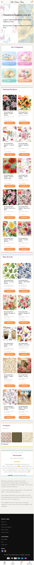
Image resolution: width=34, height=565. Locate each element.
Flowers (12, 116)
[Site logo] (17, 2)
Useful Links (5, 519)
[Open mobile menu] (2, 2)
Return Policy (4, 529)
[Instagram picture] (6, 437)
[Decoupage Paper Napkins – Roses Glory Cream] (24, 197)
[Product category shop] (9, 59)
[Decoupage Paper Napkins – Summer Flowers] (24, 229)
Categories (4, 536)
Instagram (5, 444)
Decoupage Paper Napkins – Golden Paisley (8, 376)
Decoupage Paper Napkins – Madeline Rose (24, 145)
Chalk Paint (4, 544)
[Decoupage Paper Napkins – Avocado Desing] (10, 271)
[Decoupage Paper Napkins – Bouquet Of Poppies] (10, 302)
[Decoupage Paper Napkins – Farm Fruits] (24, 334)
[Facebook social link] (2, 551)
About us (3, 521)
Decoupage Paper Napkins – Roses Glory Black (9, 208)
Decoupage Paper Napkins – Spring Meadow (8, 240)
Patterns (25, 286)
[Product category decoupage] (24, 59)
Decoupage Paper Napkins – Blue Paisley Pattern (24, 282)
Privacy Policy (4, 532)
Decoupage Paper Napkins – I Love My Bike (9, 145)
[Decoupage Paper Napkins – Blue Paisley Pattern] (24, 271)
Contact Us (4, 524)
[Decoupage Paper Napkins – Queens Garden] (24, 166)
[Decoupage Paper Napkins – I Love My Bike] (10, 134)
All (4, 118)
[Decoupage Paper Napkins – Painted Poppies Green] (10, 166)
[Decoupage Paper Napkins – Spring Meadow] (10, 229)
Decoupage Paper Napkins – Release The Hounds (23, 408)
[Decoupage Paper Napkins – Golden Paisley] (10, 365)
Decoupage (6, 116)
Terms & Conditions (6, 527)
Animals (26, 378)
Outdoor (12, 148)
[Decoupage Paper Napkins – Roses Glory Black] (10, 197)
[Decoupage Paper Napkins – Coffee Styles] (10, 334)
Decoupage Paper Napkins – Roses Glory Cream (24, 208)
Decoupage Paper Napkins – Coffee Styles (8, 345)
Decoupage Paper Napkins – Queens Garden (23, 177)
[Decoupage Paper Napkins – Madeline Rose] (24, 134)
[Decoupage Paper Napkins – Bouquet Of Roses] (24, 302)
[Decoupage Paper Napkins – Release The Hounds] (24, 397)
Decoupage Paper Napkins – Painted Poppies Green (8, 177)
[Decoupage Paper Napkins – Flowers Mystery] (10, 102)
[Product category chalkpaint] (24, 76)
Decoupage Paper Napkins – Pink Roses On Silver (9, 408)
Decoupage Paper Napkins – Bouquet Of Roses (24, 313)
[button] (9, 123)
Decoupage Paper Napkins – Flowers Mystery (8, 113)
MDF (2, 542)
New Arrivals (11, 286)
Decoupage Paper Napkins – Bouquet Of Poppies (9, 313)
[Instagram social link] (5, 551)
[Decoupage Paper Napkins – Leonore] (24, 365)
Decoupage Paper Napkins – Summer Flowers (23, 240)
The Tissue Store (13, 554)
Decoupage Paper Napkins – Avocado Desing (9, 282)
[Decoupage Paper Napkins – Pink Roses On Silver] (10, 397)
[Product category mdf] (9, 76)
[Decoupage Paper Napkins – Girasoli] (24, 102)
